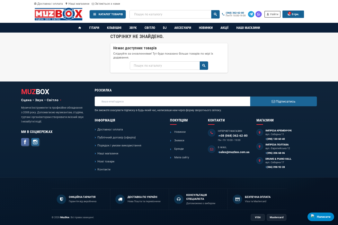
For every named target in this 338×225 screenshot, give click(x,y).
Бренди (179, 148)
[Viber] (258, 14)
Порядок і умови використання (119, 145)
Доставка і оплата (48, 3)
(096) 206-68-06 (276, 152)
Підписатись (285, 101)
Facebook (25, 142)
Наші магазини (77, 3)
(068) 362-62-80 (235, 13)
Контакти (104, 169)
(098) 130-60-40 (276, 138)
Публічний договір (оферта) (116, 137)
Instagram (35, 142)
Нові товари (105, 161)
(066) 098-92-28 (276, 167)
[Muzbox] (58, 14)
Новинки (180, 131)
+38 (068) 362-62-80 (233, 135)
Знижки (179, 140)
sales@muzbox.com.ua (234, 152)
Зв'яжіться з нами (107, 3)
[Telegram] (251, 14)
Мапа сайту (181, 157)
